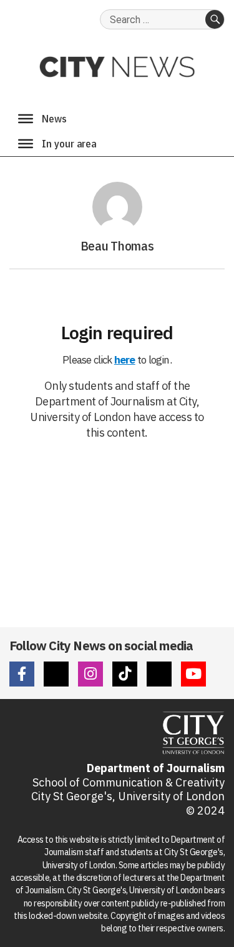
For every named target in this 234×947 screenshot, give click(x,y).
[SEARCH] (214, 19)
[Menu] (25, 118)
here (124, 360)
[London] (25, 143)
